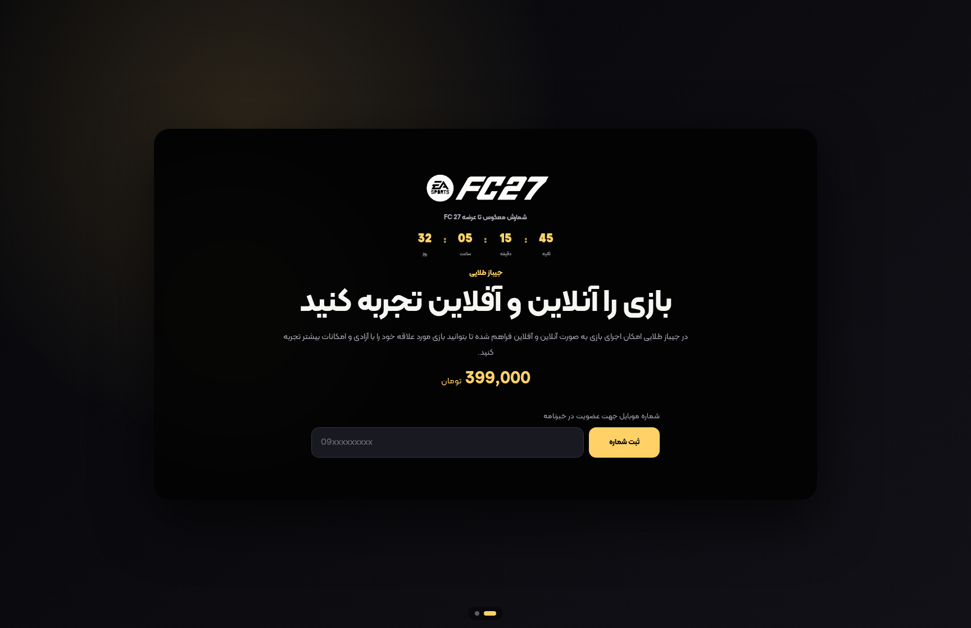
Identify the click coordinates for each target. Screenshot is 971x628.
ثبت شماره (624, 442)
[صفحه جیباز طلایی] (477, 613)
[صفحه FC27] (490, 613)
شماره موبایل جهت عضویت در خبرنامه (601, 416)
